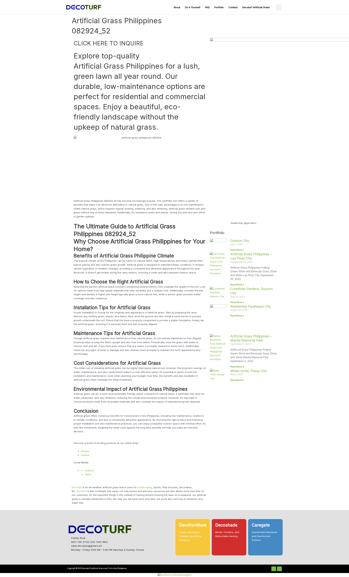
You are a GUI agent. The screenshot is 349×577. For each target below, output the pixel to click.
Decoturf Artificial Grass (256, 7)
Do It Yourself (192, 7)
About (177, 7)
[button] (279, 7)
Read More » (237, 250)
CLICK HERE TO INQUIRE (108, 43)
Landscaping (144, 487)
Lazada (85, 455)
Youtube (89, 470)
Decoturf (77, 487)
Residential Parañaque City (250, 306)
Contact (233, 7)
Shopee (85, 451)
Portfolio (219, 7)
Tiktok (87, 474)
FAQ (207, 7)
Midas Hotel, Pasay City (248, 371)
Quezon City (239, 241)
